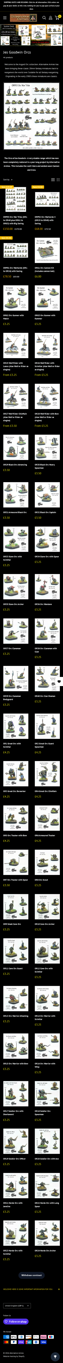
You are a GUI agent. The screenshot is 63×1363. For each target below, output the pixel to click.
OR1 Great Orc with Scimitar (12, 745)
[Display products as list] (58, 179)
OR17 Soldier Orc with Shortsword (13, 1113)
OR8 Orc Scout (41, 879)
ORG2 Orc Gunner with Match (13, 317)
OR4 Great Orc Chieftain (46, 791)
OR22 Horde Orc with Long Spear (47, 1205)
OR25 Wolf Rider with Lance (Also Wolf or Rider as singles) (15, 366)
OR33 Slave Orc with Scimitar (12, 558)
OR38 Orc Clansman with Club (46, 650)
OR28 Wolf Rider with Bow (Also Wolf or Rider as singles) (47, 417)
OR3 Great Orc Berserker (14, 791)
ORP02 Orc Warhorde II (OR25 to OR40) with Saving (45, 220)
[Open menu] (4, 17)
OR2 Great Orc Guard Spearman (44, 745)
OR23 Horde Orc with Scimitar (12, 1252)
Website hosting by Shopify (13, 1356)
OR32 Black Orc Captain (45, 512)
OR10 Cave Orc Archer (45, 924)
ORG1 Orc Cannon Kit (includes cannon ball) (44, 269)
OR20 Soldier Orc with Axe (47, 1158)
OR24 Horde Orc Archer (45, 1250)
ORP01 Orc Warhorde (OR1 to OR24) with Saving (15, 269)
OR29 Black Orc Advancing (15, 464)
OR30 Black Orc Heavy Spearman (45, 466)
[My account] (50, 18)
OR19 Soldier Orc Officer (14, 1158)
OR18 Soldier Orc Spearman (43, 1113)
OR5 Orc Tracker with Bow (15, 835)
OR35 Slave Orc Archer (13, 604)
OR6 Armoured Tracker (45, 835)
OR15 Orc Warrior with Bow (15, 1063)
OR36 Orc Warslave (43, 604)
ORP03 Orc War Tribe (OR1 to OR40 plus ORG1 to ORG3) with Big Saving (15, 220)
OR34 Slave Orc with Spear (47, 556)
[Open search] (44, 18)
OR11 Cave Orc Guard (12, 968)
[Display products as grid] (53, 179)
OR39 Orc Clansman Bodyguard (12, 698)
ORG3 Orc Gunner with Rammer (45, 317)
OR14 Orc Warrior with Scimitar (45, 1018)
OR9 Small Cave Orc (12, 924)
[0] (57, 18)
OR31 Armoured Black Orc (15, 512)
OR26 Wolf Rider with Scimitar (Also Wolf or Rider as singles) (47, 366)
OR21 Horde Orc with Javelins (12, 1205)
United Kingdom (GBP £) (14, 1306)
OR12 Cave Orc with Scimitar (44, 970)
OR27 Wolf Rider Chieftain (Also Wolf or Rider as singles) (15, 417)
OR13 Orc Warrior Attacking (15, 1016)
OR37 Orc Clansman (12, 648)
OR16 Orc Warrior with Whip (45, 1065)
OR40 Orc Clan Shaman (45, 696)
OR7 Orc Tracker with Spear (15, 879)
